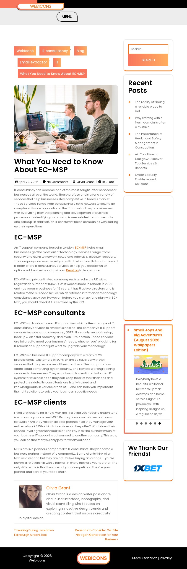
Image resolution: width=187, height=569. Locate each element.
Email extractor (33, 62)
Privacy (166, 558)
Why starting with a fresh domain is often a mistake (150, 122)
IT (57, 62)
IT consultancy (55, 50)
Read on (72, 270)
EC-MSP (81, 247)
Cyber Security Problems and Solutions (146, 179)
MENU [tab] (67, 16)
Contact (149, 558)
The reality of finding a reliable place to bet (150, 106)
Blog (80, 50)
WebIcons (40, 6)
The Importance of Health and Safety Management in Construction (148, 141)
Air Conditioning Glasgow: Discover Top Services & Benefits (149, 161)
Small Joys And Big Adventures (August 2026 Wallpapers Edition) (148, 340)
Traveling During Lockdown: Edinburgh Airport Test (34, 532)
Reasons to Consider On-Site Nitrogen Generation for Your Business (96, 534)
